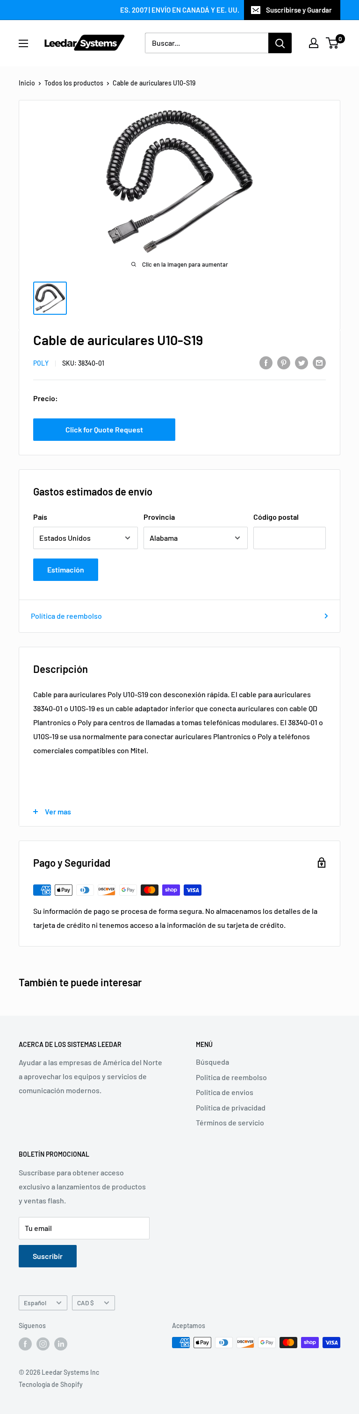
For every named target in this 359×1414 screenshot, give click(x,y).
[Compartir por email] (319, 362)
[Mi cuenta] (313, 43)
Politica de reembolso (231, 1077)
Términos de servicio (230, 1122)
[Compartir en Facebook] (266, 362)
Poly (41, 363)
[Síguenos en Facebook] (25, 1343)
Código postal (276, 516)
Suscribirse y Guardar (299, 10)
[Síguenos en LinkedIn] (60, 1343)
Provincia (159, 516)
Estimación (65, 569)
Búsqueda (212, 1061)
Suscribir (48, 1255)
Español (35, 1303)
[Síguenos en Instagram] (43, 1343)
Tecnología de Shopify (51, 1384)
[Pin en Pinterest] (283, 362)
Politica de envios (224, 1092)
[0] (332, 43)
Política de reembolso (66, 615)
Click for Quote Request (104, 429)
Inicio (27, 83)
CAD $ (85, 1303)
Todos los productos (73, 83)
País (40, 516)
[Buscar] (280, 43)
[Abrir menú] (23, 43)
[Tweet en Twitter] (301, 362)
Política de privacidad (231, 1107)
